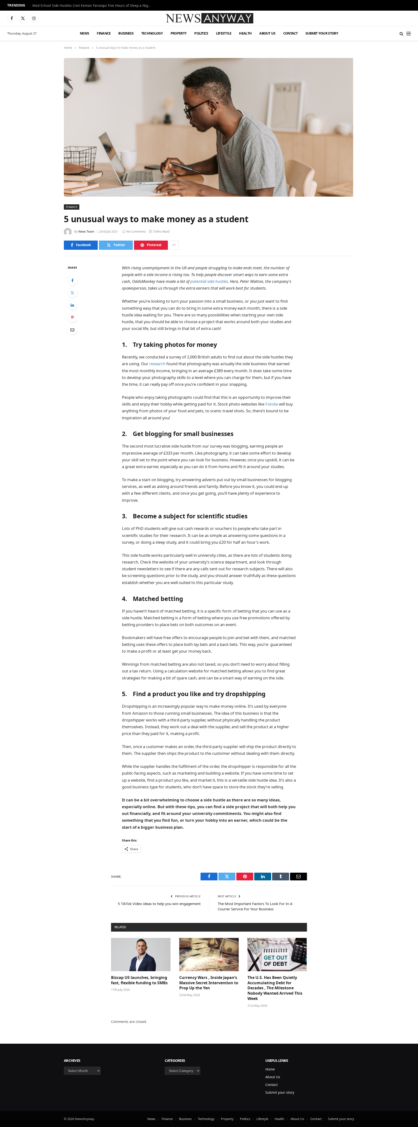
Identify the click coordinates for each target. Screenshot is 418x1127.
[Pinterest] (72, 317)
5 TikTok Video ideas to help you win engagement (159, 903)
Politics (201, 33)
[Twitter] (72, 293)
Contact (290, 33)
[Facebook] (72, 280)
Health (245, 33)
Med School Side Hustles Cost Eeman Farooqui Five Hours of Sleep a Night (91, 5)
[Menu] (408, 33)
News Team (86, 231)
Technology (152, 33)
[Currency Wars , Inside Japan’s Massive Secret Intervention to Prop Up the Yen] (209, 954)
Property (179, 33)
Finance (104, 33)
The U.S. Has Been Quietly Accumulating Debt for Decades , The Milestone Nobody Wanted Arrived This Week (274, 988)
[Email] (72, 330)
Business (125, 33)
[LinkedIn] (72, 305)
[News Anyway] (209, 18)
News (84, 33)
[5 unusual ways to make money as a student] (209, 127)
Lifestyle (223, 33)
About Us (267, 33)
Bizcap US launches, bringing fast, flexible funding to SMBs (140, 980)
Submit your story (322, 33)
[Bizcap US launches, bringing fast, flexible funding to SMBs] (141, 954)
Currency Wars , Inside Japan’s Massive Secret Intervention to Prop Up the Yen (208, 983)
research (157, 363)
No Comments (136, 231)
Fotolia (271, 404)
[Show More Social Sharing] (174, 245)
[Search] (401, 33)
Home (270, 1069)
